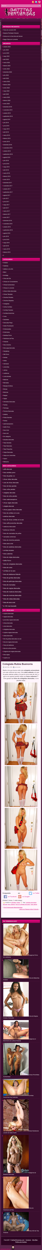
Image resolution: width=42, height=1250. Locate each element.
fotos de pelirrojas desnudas (12, 581)
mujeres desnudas (8, 613)
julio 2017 (6, 198)
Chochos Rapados (8, 300)
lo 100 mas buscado (9, 606)
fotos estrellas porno (9, 472)
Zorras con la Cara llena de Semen (13, 36)
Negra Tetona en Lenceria (10, 39)
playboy (5, 414)
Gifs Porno (6, 354)
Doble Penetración (8, 326)
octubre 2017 (7, 189)
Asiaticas (5, 266)
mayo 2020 (6, 91)
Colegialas (6, 303)
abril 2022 (6, 78)
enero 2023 (6, 69)
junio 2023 (6, 53)
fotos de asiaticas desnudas (12, 547)
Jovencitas (6, 367)
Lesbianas (6, 373)
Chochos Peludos (8, 297)
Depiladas (6, 319)
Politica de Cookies (21, 1242)
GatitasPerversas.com (17, 1240)
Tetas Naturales (7, 446)
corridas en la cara (9, 571)
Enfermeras (6, 332)
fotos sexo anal (8, 543)
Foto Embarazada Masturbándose (13, 907)
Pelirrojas (6, 408)
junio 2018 (6, 163)
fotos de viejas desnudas (11, 557)
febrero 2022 (6, 84)
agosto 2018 (6, 157)
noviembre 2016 (7, 223)
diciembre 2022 (7, 72)
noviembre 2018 (7, 148)
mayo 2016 (6, 242)
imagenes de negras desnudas (11, 651)
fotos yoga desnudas (9, 348)
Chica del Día (7, 278)
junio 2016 (6, 239)
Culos (5, 316)
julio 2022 (6, 75)
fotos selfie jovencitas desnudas (12, 523)
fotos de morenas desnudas (12, 595)
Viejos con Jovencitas (9, 455)
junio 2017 (6, 201)
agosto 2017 (6, 195)
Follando (5, 341)
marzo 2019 (6, 135)
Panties (5, 405)
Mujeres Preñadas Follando (11, 33)
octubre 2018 (7, 151)
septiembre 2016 (8, 230)
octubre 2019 (7, 113)
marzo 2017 (6, 211)
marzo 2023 (6, 62)
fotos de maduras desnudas (12, 592)
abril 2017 (6, 208)
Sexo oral (6, 433)
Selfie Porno (6, 427)
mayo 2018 (6, 167)
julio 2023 (6, 50)
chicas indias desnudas (9, 291)
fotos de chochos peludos (11, 540)
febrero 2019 (6, 138)
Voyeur (5, 458)
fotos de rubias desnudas (11, 599)
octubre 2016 (7, 227)
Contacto (28, 1240)
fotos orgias (6, 654)
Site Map (35, 1240)
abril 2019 (6, 132)
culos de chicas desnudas (11, 483)
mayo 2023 (6, 56)
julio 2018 (6, 160)
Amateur (5, 262)
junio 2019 (6, 126)
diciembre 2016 (7, 220)
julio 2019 (6, 122)
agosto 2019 (6, 119)
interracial (6, 364)
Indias (5, 360)
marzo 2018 (6, 173)
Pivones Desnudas (8, 411)
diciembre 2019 (7, 107)
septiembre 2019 (8, 116)
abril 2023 (6, 59)
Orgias (5, 398)
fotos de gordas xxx (9, 476)
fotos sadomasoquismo (10, 499)
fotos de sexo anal (9, 602)
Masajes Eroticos (8, 386)
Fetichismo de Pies (8, 338)
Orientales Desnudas (9, 401)
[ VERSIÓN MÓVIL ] (5, 1249)
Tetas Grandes (7, 443)
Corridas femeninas (8, 313)
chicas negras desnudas (10, 503)
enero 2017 (6, 217)
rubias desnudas (8, 635)
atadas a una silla (8, 269)
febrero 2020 (6, 100)
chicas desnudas (8, 623)
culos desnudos (7, 626)
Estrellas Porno (7, 335)
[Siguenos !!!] (36, 3)
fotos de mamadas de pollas (12, 533)
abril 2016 (6, 246)
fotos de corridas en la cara (11, 513)
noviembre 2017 (7, 186)
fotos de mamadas (9, 585)
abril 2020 (6, 94)
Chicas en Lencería (8, 288)
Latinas (5, 370)
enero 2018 (6, 179)
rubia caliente (34, 904)
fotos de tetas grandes (10, 486)
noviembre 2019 (7, 110)
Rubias (5, 420)
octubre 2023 (7, 47)
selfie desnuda (7, 469)
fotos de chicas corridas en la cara (13, 520)
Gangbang (6, 351)
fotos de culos (7, 567)
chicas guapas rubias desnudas (12, 510)
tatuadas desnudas (8, 439)
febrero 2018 (6, 176)
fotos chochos (7, 345)
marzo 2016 (6, 249)
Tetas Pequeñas (7, 449)
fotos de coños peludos (10, 496)
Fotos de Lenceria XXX (9, 30)
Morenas (5, 392)
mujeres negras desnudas (10, 632)
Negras (5, 395)
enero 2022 (6, 88)
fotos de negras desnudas (11, 588)
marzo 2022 (6, 81)
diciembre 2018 (7, 144)
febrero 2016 (6, 252)
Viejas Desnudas (8, 452)
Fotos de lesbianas (8, 645)
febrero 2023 (6, 65)
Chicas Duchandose (9, 285)
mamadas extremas (9, 537)
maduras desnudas (9, 526)
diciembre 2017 (7, 182)
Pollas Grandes (7, 417)
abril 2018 (6, 170)
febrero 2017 (6, 214)
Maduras (5, 379)
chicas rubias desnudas (10, 479)
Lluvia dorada (7, 376)
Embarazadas (7, 329)
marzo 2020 (6, 97)
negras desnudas (8, 616)
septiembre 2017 (8, 192)
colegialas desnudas (9, 493)
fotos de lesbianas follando (11, 574)
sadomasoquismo (8, 424)
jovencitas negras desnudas (11, 620)
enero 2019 (6, 141)
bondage (5, 275)
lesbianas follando (9, 530)
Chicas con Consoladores (10, 281)
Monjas (5, 389)
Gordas (5, 357)
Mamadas (6, 383)
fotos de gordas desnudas (11, 578)
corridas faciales (8, 550)
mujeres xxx (6, 658)
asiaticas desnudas (9, 516)
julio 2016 (6, 236)
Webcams (6, 462)
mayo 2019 (6, 129)
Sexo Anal (6, 430)
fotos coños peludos (9, 489)
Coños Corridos (7, 307)
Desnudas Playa (7, 322)
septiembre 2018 (8, 154)
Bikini (4, 272)
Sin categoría (7, 436)
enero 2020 (6, 103)
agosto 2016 (6, 233)
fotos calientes (8, 554)
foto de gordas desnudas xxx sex (12, 639)
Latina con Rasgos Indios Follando (28, 909)
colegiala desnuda (8, 506)
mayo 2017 (6, 205)
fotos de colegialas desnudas (12, 564)
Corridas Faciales (8, 310)
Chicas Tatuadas (8, 294)
